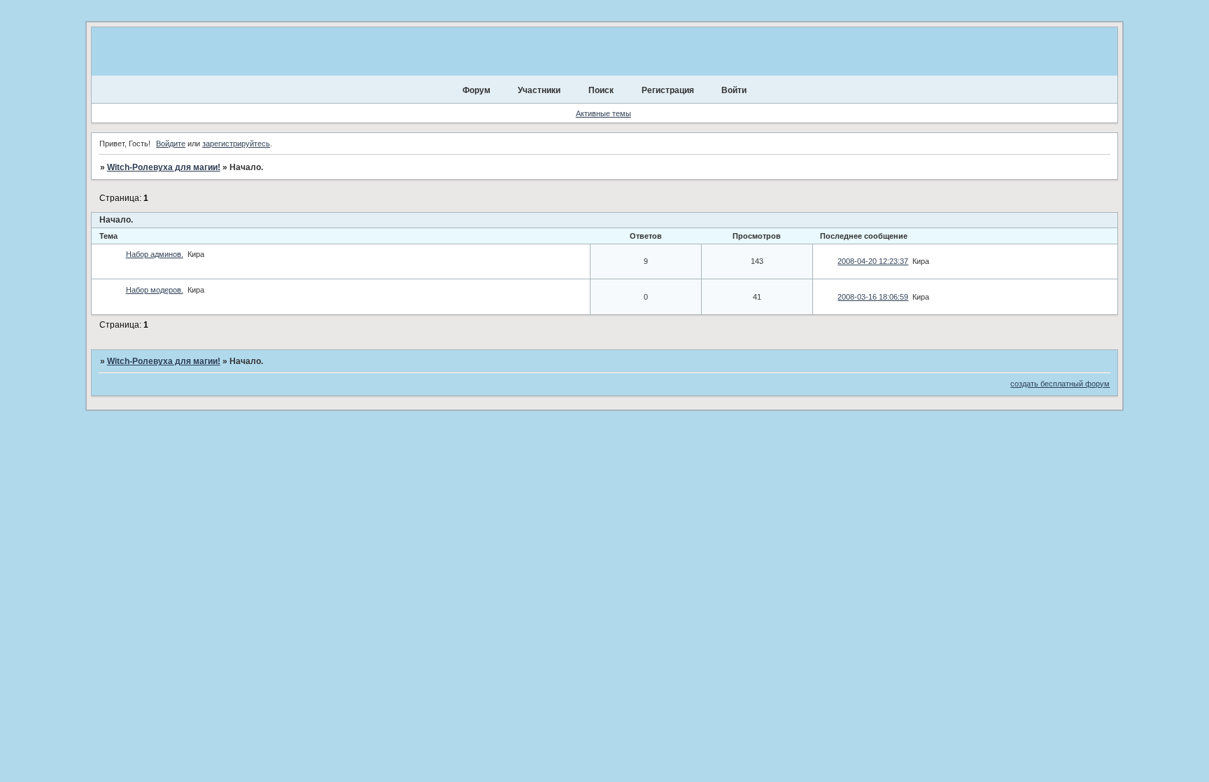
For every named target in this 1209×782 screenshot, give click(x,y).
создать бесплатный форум (1060, 383)
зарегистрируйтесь (236, 143)
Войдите (170, 143)
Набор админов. (154, 254)
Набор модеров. (154, 290)
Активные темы (603, 113)
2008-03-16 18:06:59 (872, 297)
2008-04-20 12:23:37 (872, 261)
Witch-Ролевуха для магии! (163, 167)
